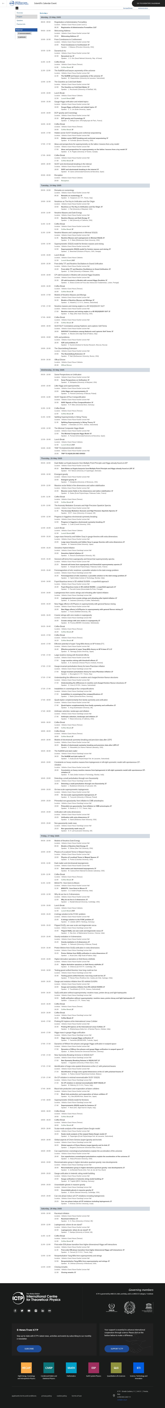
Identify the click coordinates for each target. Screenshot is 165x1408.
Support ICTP (117, 1349)
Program (19, 17)
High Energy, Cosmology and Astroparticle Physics (26, 1377)
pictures (23, 37)
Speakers (20, 20)
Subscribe (29, 1349)
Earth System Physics (93, 1376)
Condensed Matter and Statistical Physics (49, 1377)
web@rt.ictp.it (122, 1400)
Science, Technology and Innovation (138, 1377)
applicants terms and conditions (24, 1396)
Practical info (21, 24)
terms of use (77, 1396)
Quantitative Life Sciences (116, 1376)
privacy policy (46, 1396)
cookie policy (62, 1396)
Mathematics (71, 1376)
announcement (25, 33)
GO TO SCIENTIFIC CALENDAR (148, 3)
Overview (20, 13)
